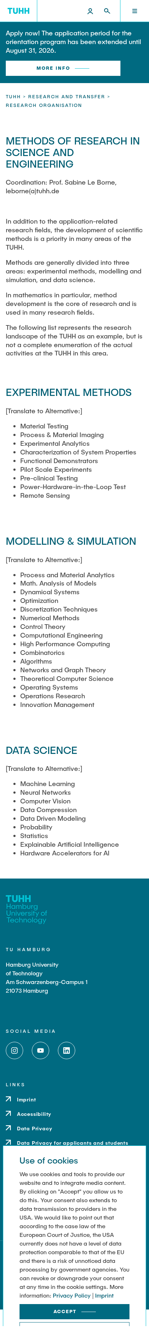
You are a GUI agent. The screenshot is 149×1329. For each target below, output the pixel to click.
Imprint (104, 1295)
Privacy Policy (72, 1295)
